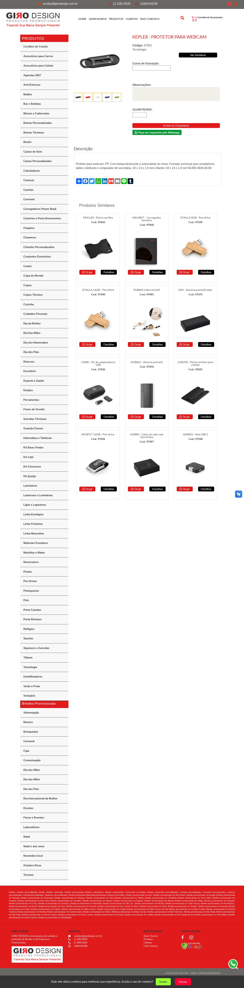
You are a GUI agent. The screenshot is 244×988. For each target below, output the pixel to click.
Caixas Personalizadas (37, 161)
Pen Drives (30, 581)
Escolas (28, 808)
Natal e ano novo (33, 846)
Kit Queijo (29, 476)
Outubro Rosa (32, 865)
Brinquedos (30, 731)
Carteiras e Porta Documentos (42, 218)
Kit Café (28, 457)
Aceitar (163, 981)
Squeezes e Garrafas (36, 648)
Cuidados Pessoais (35, 313)
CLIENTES (132, 18)
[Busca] (182, 17)
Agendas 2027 (32, 75)
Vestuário (29, 695)
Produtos (148, 939)
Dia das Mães (31, 769)
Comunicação (32, 760)
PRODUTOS (116, 18)
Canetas (28, 189)
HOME (82, 18)
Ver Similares (198, 55)
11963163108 (149, 3)
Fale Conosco (151, 946)
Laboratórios (31, 827)
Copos (27, 285)
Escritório (29, 371)
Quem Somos (151, 936)
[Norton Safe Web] (192, 945)
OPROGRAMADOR (209, 973)
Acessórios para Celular (38, 65)
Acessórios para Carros (38, 56)
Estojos (28, 390)
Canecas (28, 180)
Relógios (28, 628)
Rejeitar (183, 981)
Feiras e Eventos (33, 817)
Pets (26, 600)
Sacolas (28, 638)
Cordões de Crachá (35, 46)
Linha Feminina (33, 523)
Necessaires (31, 562)
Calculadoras (31, 170)
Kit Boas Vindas (33, 447)
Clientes (148, 942)
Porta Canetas (32, 609)
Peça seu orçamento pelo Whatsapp (158, 132)
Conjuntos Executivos (37, 256)
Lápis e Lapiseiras (34, 504)
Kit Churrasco (32, 466)
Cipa (26, 750)
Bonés (27, 141)
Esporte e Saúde (33, 380)
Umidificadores (32, 676)
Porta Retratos (32, 619)
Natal (26, 836)
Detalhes (108, 272)
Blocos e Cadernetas (36, 113)
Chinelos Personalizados (38, 247)
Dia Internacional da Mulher (40, 798)
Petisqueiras (31, 590)
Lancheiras (30, 485)
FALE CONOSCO (150, 18)
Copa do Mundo (33, 275)
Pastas (27, 571)
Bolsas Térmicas (33, 132)
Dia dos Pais (31, 351)
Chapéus (28, 227)
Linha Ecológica (33, 514)
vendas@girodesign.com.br (60, 3)
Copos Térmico (33, 294)
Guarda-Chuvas (33, 428)
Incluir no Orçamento (176, 125)
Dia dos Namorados (35, 342)
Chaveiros (29, 237)
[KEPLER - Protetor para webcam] (100, 61)
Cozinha (28, 304)
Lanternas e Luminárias (38, 495)
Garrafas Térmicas (34, 418)
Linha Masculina (33, 533)
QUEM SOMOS (97, 18)
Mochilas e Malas (34, 552)
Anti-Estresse (31, 84)
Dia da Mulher (32, 323)
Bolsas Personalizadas (37, 122)
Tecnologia (30, 667)
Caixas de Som (32, 151)
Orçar (89, 272)
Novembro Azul (33, 855)
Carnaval (28, 199)
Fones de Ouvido (34, 409)
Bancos (28, 722)
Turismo (28, 874)
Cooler (27, 266)
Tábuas (28, 657)
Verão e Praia (31, 686)
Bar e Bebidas (32, 103)
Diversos (28, 361)
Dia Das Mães (31, 332)
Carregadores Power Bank (39, 208)
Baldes (27, 94)
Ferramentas (31, 399)
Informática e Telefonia (37, 437)
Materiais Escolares (35, 542)
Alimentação (31, 712)
